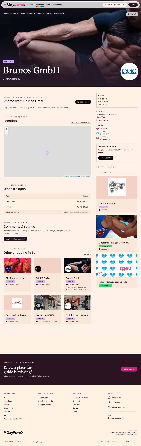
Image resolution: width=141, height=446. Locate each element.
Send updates (106, 158)
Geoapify (88, 176)
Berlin (40, 13)
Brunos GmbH (59, 13)
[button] (47, 153)
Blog (5, 415)
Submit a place (44, 397)
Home (32, 5)
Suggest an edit (44, 405)
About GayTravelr (80, 397)
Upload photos (83, 102)
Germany (32, 13)
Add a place (129, 369)
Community (57, 5)
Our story (134, 442)
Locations (40, 5)
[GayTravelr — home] (13, 433)
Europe (23, 13)
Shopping (48, 13)
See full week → (105, 104)
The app (76, 405)
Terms (75, 412)
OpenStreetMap (74, 176)
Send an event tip (45, 401)
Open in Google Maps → (81, 122)
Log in (133, 5)
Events (48, 5)
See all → (87, 254)
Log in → (111, 415)
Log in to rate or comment (15, 239)
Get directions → (102, 120)
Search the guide (13, 419)
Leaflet (67, 176)
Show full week (12, 212)
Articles (7, 412)
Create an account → (115, 418)
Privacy (76, 408)
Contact (76, 401)
